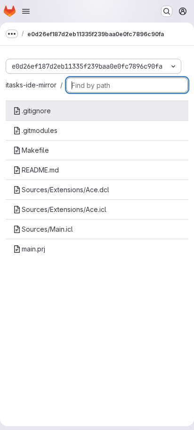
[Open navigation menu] (25, 11)
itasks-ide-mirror (31, 85)
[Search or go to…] (166, 11)
